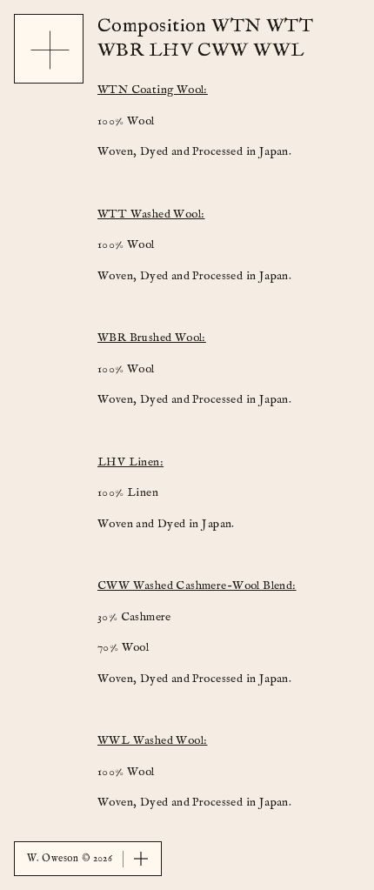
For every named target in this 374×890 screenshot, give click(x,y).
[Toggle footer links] (141, 858)
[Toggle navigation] (49, 49)
